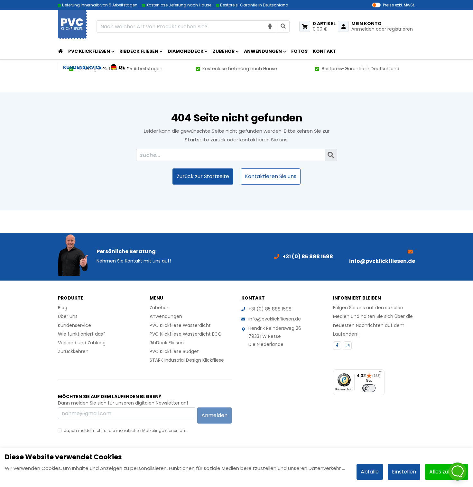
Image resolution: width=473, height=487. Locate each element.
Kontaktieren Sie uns (270, 176)
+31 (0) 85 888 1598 (270, 309)
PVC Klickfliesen (89, 51)
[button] (120, 67)
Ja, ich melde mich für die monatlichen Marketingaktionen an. (125, 430)
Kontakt (324, 51)
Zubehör (224, 51)
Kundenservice (74, 325)
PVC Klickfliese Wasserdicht (180, 325)
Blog (62, 307)
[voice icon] (270, 26)
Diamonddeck (186, 51)
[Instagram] (348, 345)
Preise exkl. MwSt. (399, 5)
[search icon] (283, 26)
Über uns (68, 316)
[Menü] (381, 373)
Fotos (299, 51)
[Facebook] (337, 345)
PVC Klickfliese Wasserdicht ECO (186, 334)
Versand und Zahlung (82, 342)
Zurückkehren (73, 351)
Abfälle (370, 471)
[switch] (369, 388)
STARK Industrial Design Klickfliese (187, 360)
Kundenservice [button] (82, 67)
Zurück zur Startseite (203, 176)
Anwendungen (263, 51)
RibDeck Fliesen (138, 51)
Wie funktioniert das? (82, 334)
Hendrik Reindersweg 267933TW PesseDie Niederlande (274, 336)
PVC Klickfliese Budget (174, 351)
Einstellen (404, 471)
